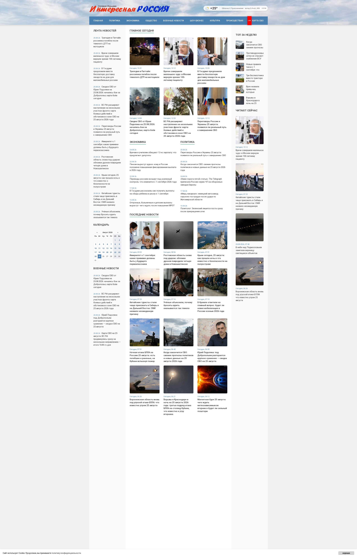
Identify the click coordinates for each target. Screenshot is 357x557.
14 (111, 248)
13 (107, 248)
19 (103, 252)
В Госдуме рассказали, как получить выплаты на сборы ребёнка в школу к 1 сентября (152, 191)
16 (119, 248)
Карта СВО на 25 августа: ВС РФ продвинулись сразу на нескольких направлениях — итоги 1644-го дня (107, 339)
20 (107, 252)
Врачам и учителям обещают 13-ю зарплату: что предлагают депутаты (153, 153)
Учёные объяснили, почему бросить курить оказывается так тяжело (106, 214)
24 (96, 256)
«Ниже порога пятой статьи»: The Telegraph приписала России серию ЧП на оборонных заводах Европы (201, 180)
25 (99, 256)
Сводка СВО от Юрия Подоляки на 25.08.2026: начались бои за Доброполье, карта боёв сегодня (106, 92)
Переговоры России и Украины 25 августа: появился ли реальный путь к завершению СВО (107, 130)
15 (115, 248)
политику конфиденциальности (66, 553)
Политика (114, 20)
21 (111, 252)
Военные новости (173, 20)
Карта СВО (258, 20)
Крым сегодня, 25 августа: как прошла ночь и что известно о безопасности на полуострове (106, 181)
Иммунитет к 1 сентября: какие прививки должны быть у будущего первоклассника (106, 145)
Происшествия (234, 20)
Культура (215, 20)
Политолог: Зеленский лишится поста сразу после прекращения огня (201, 209)
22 (115, 252)
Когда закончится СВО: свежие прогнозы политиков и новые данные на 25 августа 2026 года (202, 166)
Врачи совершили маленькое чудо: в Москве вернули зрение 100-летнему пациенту (107, 57)
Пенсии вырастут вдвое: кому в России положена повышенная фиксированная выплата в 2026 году (153, 166)
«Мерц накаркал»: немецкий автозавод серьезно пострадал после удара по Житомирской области (199, 195)
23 (119, 252)
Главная (98, 20)
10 (96, 248)
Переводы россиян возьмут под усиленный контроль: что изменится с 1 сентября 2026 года (153, 179)
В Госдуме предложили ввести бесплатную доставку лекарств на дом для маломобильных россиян (105, 74)
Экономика (132, 20)
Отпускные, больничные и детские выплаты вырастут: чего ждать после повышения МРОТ (152, 203)
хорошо (346, 553)
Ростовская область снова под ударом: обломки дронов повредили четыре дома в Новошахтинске (107, 163)
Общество (151, 20)
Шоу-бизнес (197, 20)
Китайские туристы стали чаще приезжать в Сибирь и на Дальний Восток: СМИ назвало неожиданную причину (106, 199)
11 (99, 248)
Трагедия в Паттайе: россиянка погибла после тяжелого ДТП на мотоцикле (107, 42)
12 (103, 248)
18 (99, 252)
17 (96, 252)
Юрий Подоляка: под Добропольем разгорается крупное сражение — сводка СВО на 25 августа (106, 321)
